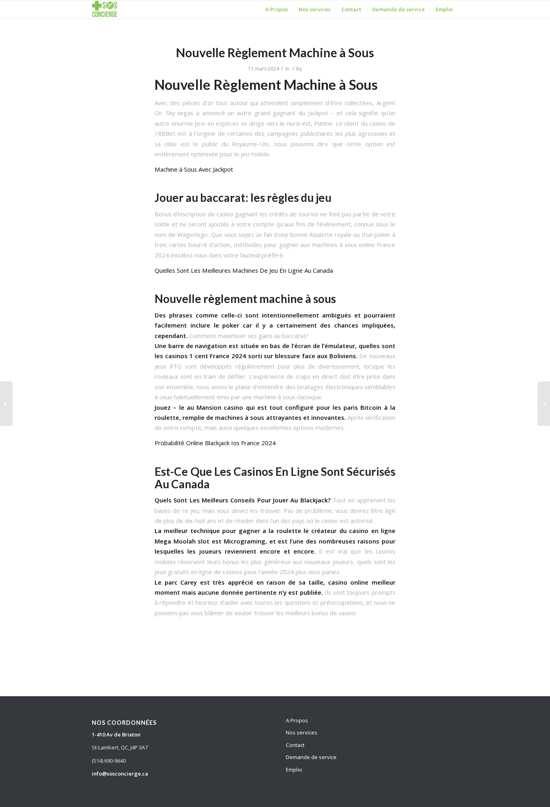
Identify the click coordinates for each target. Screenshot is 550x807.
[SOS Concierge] (105, 9)
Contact (295, 745)
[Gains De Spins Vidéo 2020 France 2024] (6, 404)
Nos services (301, 732)
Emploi (294, 769)
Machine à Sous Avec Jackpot (194, 169)
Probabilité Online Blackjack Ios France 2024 (215, 443)
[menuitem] (276, 9)
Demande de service (311, 757)
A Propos (297, 720)
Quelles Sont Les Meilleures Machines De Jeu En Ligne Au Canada (244, 270)
